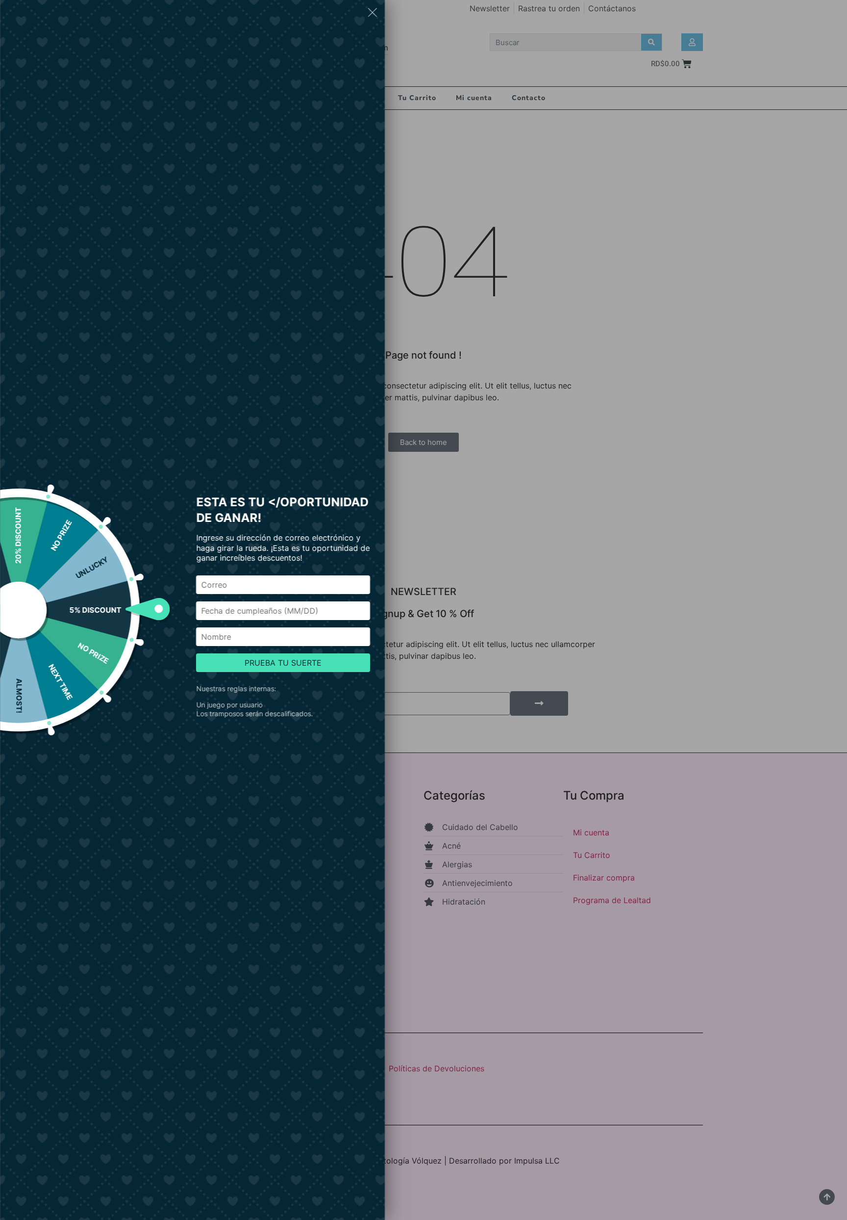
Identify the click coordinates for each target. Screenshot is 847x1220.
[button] (372, 14)
